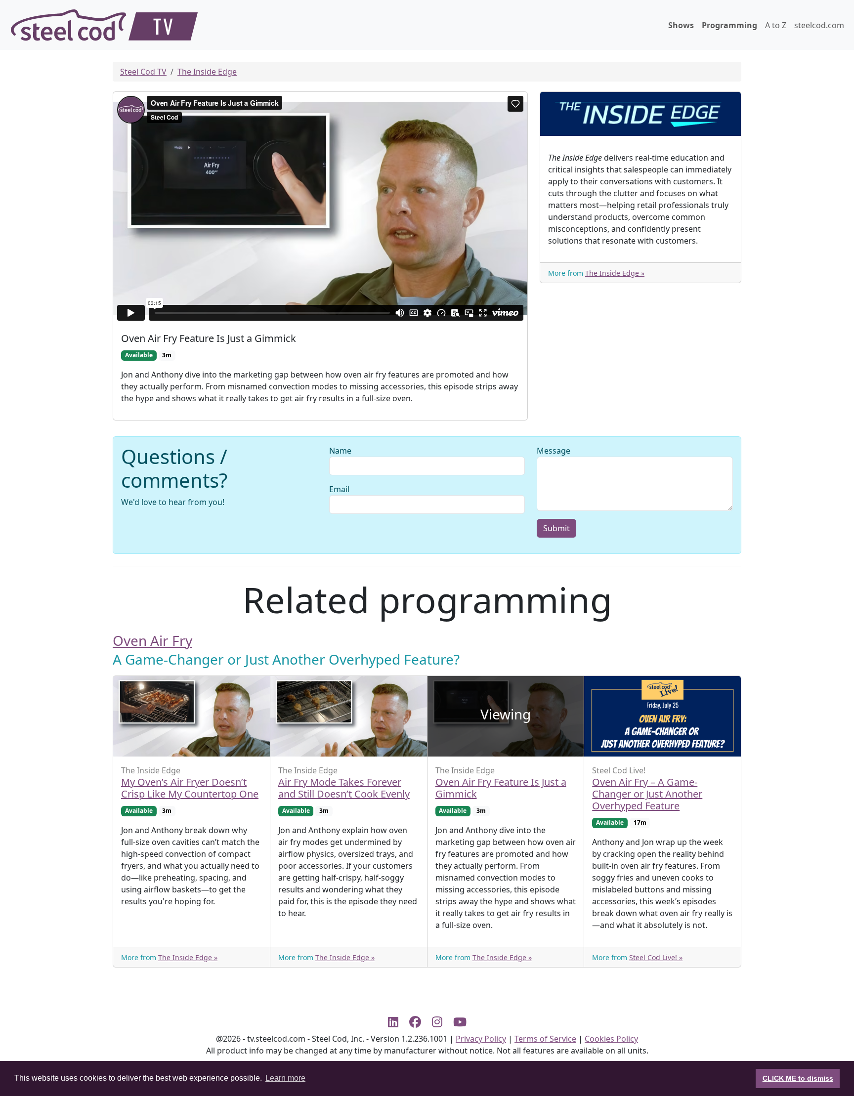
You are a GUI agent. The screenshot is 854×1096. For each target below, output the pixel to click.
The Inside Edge (207, 71)
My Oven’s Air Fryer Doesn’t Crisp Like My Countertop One (189, 788)
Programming (729, 25)
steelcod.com (819, 25)
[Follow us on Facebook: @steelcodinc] (419, 1021)
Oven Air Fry (152, 640)
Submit (556, 528)
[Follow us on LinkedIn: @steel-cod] (397, 1021)
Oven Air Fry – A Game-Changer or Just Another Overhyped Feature (647, 793)
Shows (681, 25)
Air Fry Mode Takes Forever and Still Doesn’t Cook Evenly (344, 788)
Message (553, 450)
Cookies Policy (611, 1038)
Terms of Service (545, 1038)
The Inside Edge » (614, 273)
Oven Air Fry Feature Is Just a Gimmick (500, 788)
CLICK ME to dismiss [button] (798, 1078)
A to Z (775, 25)
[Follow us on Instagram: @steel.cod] (441, 1021)
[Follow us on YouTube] (460, 1021)
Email (339, 489)
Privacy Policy (481, 1038)
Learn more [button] (285, 1078)
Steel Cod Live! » (656, 957)
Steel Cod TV (143, 71)
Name (340, 450)
